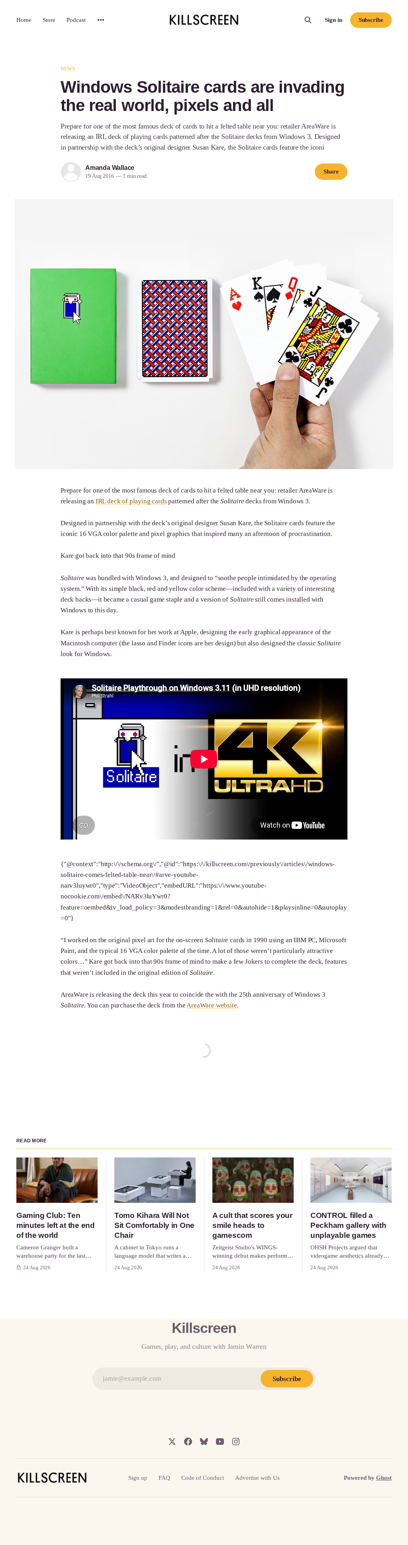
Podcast (76, 20)
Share (331, 171)
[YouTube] (220, 1442)
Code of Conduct (202, 1478)
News (68, 69)
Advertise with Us (257, 1478)
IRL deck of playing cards (131, 501)
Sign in (333, 20)
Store (49, 20)
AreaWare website (211, 1005)
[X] (172, 1442)
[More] (100, 20)
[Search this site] (308, 20)
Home (23, 20)
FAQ (164, 1478)
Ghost (384, 1478)
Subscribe (371, 20)
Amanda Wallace (109, 167)
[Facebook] (188, 1442)
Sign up (137, 1478)
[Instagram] (236, 1442)
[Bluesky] (204, 1442)
